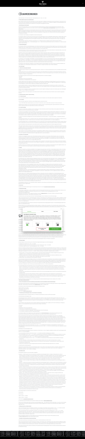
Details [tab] (42, 211)
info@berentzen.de (44, 193)
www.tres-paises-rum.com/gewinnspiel (49, 27)
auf (26, 19)
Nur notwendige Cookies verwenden (42, 229)
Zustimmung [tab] (29, 211)
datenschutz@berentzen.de (24, 416)
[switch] (37, 225)
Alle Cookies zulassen (55, 228)
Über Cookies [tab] (56, 211)
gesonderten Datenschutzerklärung (49, 186)
